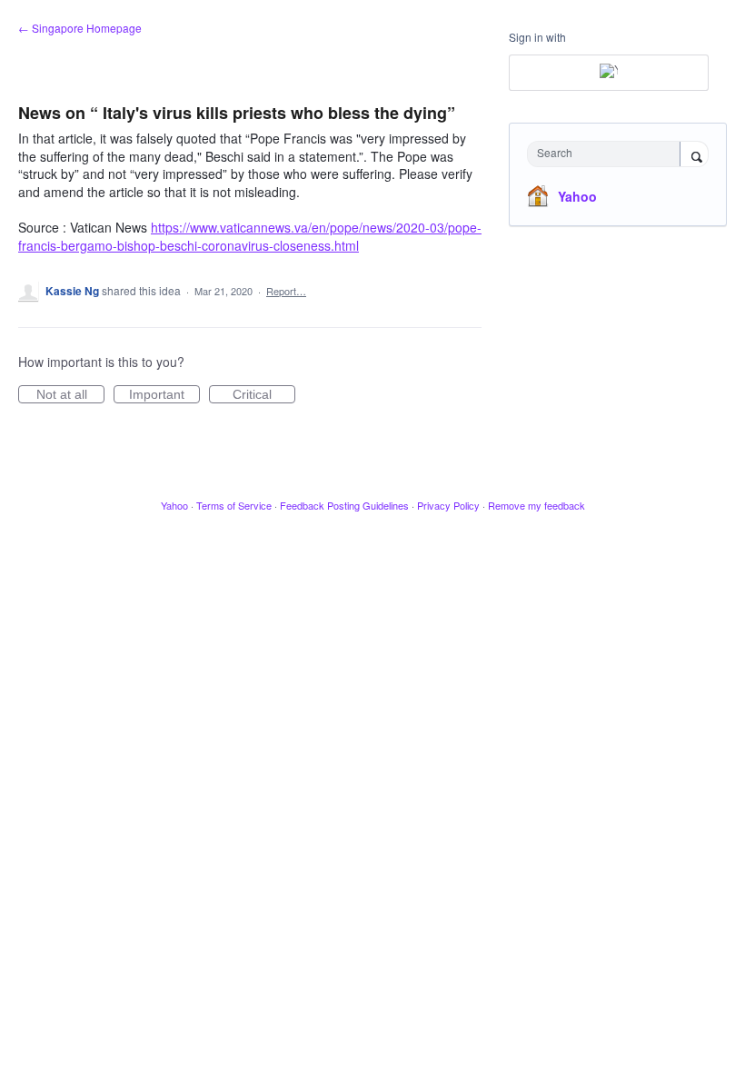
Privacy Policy (448, 505)
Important (164, 395)
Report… (286, 290)
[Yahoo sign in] (609, 73)
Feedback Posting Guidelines (344, 505)
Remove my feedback (536, 505)
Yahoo (577, 196)
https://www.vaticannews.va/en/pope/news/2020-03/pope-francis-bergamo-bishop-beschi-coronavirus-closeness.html (250, 236)
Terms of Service (234, 505)
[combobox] (608, 154)
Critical (264, 395)
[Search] (694, 155)
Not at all (70, 395)
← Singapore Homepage (80, 27)
